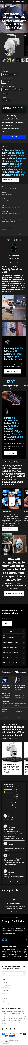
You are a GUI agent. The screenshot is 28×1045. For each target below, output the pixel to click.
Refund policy (5, 995)
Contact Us (4, 982)
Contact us (6, 623)
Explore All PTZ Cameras (12, 371)
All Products (4, 998)
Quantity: (4, 97)
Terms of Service (6, 987)
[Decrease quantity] (4, 100)
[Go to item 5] (23, 60)
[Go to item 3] (14, 60)
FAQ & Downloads (6, 985)
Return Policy (5, 993)
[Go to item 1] (4, 60)
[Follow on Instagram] (10, 1029)
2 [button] (10, 881)
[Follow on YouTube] (14, 1029)
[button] (17, 881)
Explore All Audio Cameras (9, 529)
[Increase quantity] (9, 100)
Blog (3, 1001)
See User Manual (10, 453)
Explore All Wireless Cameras (10, 179)
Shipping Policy (5, 990)
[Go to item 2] (9, 60)
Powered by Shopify (14, 1040)
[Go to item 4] (18, 60)
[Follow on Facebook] (3, 1029)
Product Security (6, 1003)
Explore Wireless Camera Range (14, 593)
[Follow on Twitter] (7, 1029)
